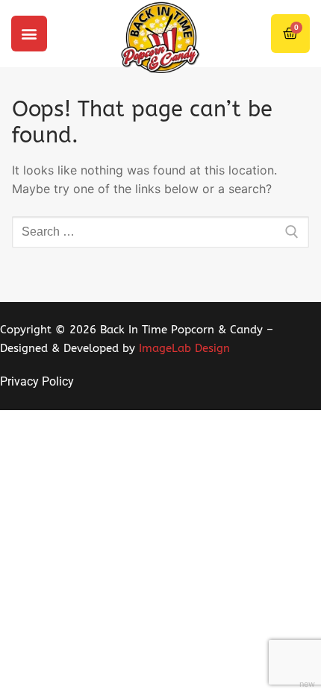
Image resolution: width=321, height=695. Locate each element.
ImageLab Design (184, 348)
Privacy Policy (37, 381)
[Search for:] (160, 232)
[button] (29, 33)
